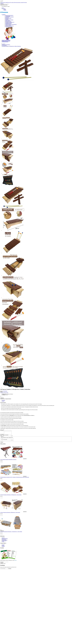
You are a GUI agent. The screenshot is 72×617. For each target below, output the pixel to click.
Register (5, 9)
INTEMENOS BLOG (8, 23)
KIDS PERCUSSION (8, 18)
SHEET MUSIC (7, 20)
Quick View (25, 458)
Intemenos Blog (4, 540)
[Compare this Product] (2, 462)
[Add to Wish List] (1, 462)
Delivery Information (5, 538)
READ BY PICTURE (8, 21)
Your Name (1, 430)
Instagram (3, 546)
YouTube (3, 544)
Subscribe (2, 562)
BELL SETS (7, 17)
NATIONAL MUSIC (8, 25)
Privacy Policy (4, 539)
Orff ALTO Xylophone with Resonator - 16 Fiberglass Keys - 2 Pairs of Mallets (10, 494)
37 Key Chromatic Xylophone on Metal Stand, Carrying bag (8, 459)
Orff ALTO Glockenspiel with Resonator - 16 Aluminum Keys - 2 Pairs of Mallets (11, 531)
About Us (3, 537)
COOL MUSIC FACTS (8, 26)
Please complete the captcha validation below (7, 437)
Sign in (3, 7)
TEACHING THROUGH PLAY (9, 22)
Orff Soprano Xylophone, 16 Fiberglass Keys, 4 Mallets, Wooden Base (11, 46)
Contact (3, 541)
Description (3, 400)
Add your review (6, 392)
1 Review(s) (2, 392)
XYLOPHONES (7, 16)
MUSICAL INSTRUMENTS (9, 15)
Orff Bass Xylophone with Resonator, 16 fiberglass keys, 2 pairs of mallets (10, 512)
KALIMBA (6, 19)
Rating (1, 435)
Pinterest (3, 545)
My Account (3, 8)
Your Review (2, 434)
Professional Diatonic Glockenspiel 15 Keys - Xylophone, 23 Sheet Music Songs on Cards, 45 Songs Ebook (14, 477)
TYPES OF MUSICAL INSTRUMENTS (11, 24)
